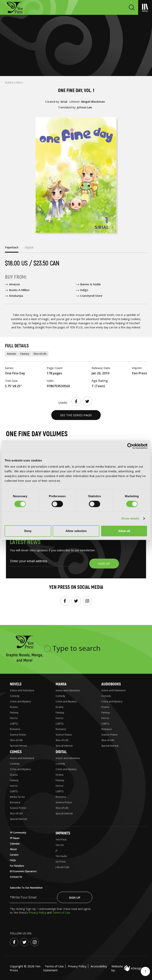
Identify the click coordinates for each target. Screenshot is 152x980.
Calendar (15, 843)
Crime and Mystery (20, 701)
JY (57, 850)
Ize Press (61, 861)
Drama (14, 707)
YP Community (18, 832)
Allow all (124, 531)
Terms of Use (61, 912)
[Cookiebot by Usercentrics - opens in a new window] (130, 446)
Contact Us (16, 877)
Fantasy (24, 353)
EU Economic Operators (23, 871)
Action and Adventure (22, 690)
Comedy (14, 696)
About (13, 849)
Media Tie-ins (17, 797)
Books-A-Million (19, 290)
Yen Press (61, 839)
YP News (15, 838)
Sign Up (74, 897)
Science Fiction (18, 734)
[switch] (57, 504)
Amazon (14, 284)
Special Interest (18, 745)
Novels (15, 684)
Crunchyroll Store (91, 296)
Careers (14, 854)
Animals (11, 353)
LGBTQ (14, 723)
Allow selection (76, 531)
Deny (27, 531)
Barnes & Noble (90, 284)
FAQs (13, 860)
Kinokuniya (16, 296)
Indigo (84, 290)
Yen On (60, 845)
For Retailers (17, 865)
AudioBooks (111, 684)
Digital (61, 751)
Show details (130, 518)
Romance (15, 729)
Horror (14, 718)
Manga (61, 684)
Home (8, 82)
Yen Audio (61, 856)
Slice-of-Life (40, 353)
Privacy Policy (38, 912)
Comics (18, 82)
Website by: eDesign (126, 968)
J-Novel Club (62, 867)
